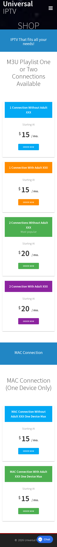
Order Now (28, 147)
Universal (18, 7)
